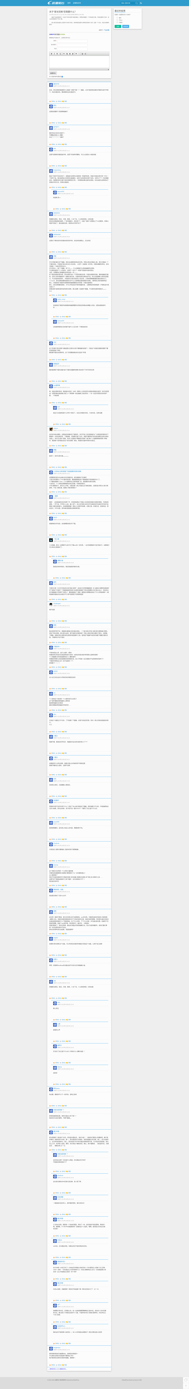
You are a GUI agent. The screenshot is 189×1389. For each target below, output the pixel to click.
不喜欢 (120, 22)
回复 (65, 101)
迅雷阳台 (56, 3)
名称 (55, 40)
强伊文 (76, 14)
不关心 (120, 20)
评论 (81, 14)
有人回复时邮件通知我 (55, 76)
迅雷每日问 (77, 3)
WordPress (76, 1380)
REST (52, 34)
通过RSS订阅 (141, 3)
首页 (69, 3)
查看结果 (125, 26)
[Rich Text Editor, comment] (79, 62)
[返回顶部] (186, 1386)
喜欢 (120, 18)
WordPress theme (127, 1380)
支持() (53, 101)
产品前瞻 (106, 30)
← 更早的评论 (52, 1369)
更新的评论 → (63, 1369)
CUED (140, 1380)
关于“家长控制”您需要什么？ (63, 12)
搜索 (137, 3)
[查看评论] (186, 1380)
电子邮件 (54, 44)
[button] (51, 53)
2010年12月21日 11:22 (55, 14)
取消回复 (62, 34)
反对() (60, 101)
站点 (55, 48)
